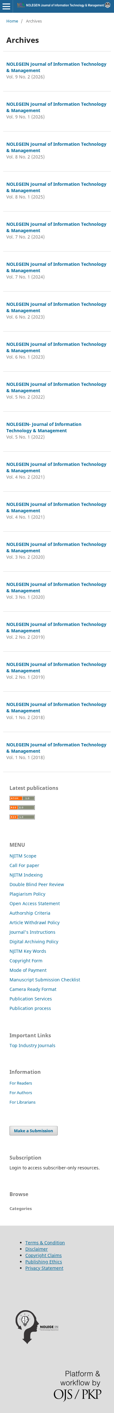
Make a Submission (33, 1131)
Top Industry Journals (32, 1045)
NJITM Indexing (26, 875)
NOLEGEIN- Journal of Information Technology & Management (43, 427)
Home (12, 21)
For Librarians (22, 1102)
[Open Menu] (6, 6)
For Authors (21, 1092)
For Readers (21, 1083)
